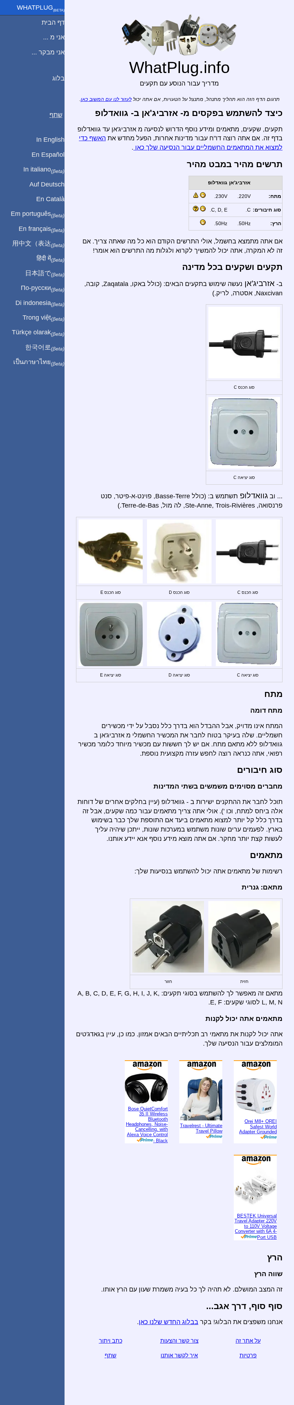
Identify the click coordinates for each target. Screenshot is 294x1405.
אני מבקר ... (48, 52)
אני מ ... (54, 37)
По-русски (43, 288)
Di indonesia (40, 303)
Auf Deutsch (47, 184)
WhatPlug (41, 8)
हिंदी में (51, 259)
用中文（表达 (38, 244)
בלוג (58, 78)
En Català (50, 199)
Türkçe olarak (38, 332)
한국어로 (45, 348)
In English (50, 139)
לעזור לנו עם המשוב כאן (106, 99)
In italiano (44, 170)
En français (42, 229)
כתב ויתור (110, 1341)
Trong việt (44, 318)
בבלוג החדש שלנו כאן (168, 1322)
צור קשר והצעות (179, 1341)
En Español (48, 154)
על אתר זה (248, 1341)
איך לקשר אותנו (179, 1355)
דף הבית (53, 22)
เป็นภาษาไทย (39, 362)
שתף (111, 1355)
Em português (38, 214)
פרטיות (248, 1355)
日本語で (45, 273)
